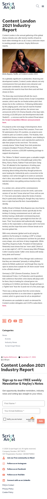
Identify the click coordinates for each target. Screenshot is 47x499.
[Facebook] (10, 321)
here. (4, 306)
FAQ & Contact (8, 485)
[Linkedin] (21, 321)
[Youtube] (15, 321)
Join (41, 421)
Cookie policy (7, 492)
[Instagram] (4, 321)
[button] (43, 6)
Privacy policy (7, 489)
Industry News (11, 342)
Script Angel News (12, 346)
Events (8, 339)
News (4, 335)
